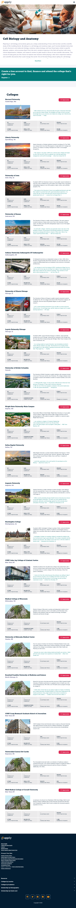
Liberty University (12, 137)
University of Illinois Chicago (16, 291)
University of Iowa (12, 175)
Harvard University (12, 99)
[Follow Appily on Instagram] (27, 897)
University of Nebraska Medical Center (20, 637)
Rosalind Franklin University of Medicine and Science (25, 675)
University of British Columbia (17, 368)
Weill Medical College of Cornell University (21, 790)
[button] (62, 99)
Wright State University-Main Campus (19, 406)
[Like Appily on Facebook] (37, 897)
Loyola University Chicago (15, 329)
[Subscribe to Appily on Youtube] (48, 897)
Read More (38, 61)
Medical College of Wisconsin (16, 599)
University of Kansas (13, 214)
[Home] (6, 2)
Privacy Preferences (6, 868)
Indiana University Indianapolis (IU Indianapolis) (24, 253)
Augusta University (12, 483)
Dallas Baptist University (14, 445)
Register (4, 78)
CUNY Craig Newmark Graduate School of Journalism (25, 713)
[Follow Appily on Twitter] (32, 897)
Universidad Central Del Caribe (17, 752)
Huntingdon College (13, 522)
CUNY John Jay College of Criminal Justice (21, 560)
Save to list (66, 100)
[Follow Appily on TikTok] (43, 897)
